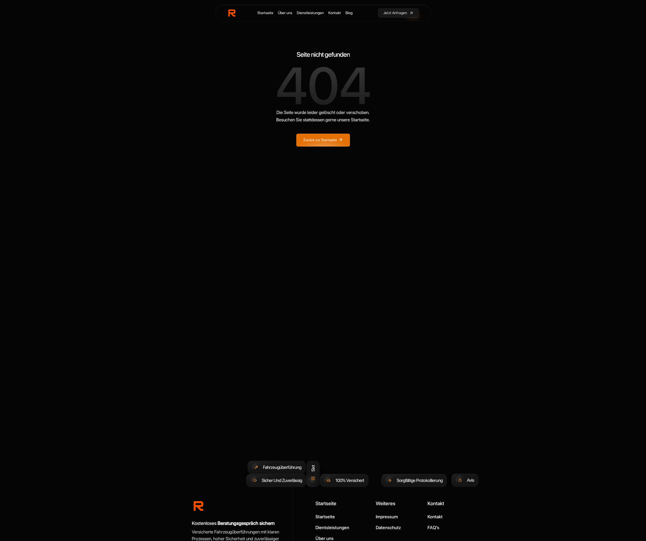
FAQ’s (433, 527)
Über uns (285, 13)
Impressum (387, 516)
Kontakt (334, 13)
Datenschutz (388, 527)
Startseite (265, 13)
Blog (349, 13)
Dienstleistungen (310, 13)
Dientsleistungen (332, 527)
